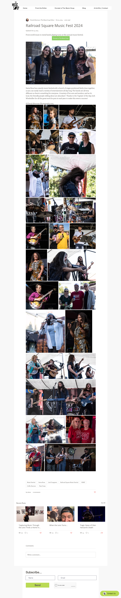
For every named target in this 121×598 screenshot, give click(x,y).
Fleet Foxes (42, 486)
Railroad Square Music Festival (69, 482)
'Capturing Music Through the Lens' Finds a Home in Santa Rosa (29, 526)
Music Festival (31, 482)
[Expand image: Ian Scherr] (37, 236)
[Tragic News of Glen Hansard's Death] (91, 514)
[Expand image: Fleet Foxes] (45, 429)
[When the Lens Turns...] (60, 514)
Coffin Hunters (31, 486)
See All (103, 503)
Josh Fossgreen (52, 482)
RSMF (83, 482)
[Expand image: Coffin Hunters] (72, 176)
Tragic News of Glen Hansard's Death (88, 526)
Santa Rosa (41, 482)
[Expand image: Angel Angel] (37, 176)
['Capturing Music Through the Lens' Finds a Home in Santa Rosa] (30, 514)
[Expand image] (34, 117)
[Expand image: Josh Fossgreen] (83, 236)
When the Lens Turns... (58, 525)
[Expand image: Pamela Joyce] (45, 366)
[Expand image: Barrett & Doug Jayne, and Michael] (77, 295)
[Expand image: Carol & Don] (77, 142)
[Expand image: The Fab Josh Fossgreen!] (77, 117)
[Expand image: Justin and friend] (59, 236)
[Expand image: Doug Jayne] (35, 457)
